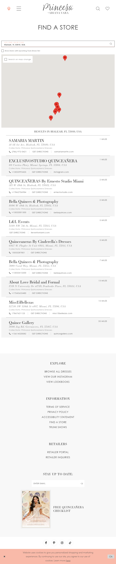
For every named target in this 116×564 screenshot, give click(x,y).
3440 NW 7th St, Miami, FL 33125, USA (32, 225)
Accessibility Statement (58, 417)
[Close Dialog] (4, 556)
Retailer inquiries (58, 457)
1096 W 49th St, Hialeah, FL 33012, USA (33, 205)
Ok (111, 556)
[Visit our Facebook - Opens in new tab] (46, 543)
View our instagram (58, 376)
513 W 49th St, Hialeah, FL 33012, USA (32, 185)
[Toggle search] (98, 8)
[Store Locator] (9, 8)
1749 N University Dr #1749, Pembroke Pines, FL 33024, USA (45, 286)
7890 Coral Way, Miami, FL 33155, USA (32, 265)
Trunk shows (58, 427)
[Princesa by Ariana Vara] (58, 8)
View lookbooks (57, 381)
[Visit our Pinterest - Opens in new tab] (54, 543)
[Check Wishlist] (107, 8)
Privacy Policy (58, 411)
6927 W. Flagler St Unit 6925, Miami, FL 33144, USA (40, 245)
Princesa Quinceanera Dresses (36, 148)
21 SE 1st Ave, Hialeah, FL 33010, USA (32, 144)
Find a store (58, 422)
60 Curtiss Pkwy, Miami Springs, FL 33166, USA (38, 165)
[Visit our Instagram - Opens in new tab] (62, 543)
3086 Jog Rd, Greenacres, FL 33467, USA (33, 326)
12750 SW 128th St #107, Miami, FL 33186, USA (37, 306)
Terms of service (58, 406)
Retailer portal (58, 452)
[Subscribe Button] (81, 483)
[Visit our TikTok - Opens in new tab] (70, 543)
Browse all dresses (58, 371)
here (68, 560)
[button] (19, 8)
